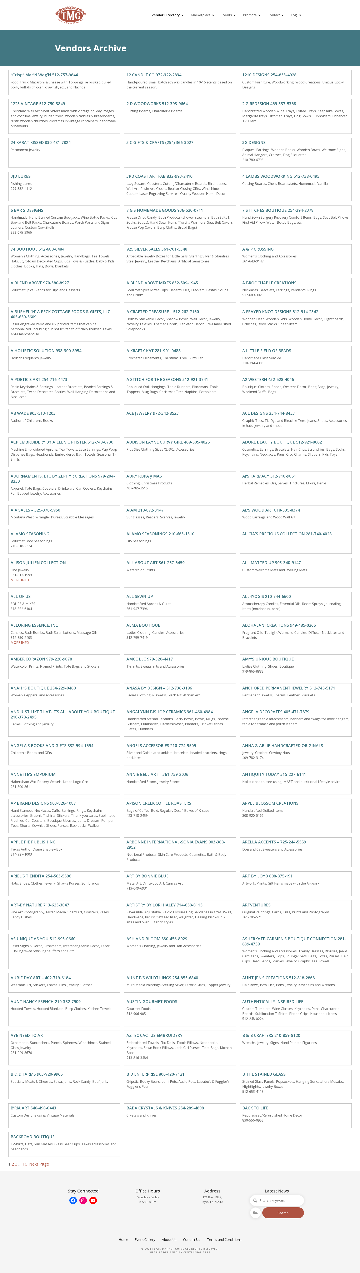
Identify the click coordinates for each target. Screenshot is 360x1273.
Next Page (39, 1164)
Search (283, 1212)
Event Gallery (145, 1239)
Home (123, 1239)
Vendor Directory (166, 15)
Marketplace (200, 15)
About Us (169, 1239)
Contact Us (191, 1239)
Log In (296, 15)
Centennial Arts (197, 1252)
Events (226, 15)
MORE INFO (20, 580)
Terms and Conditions (224, 1239)
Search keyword (255, 1200)
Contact (274, 15)
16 (24, 1164)
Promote (250, 15)
